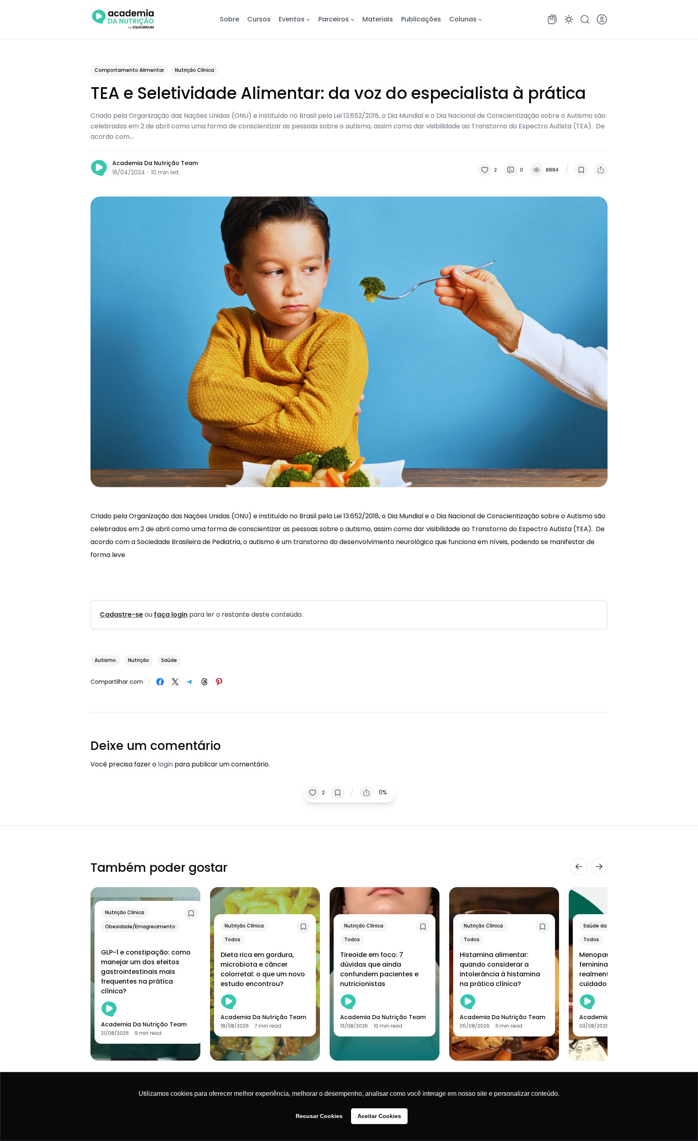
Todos (232, 939)
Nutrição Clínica (194, 70)
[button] (569, 19)
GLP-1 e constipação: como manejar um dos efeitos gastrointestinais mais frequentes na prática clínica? (146, 972)
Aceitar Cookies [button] (379, 1116)
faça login (170, 614)
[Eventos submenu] (308, 19)
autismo (105, 660)
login (165, 764)
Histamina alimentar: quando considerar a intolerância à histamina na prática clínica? (500, 969)
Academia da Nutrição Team (155, 163)
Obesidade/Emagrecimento (140, 926)
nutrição (138, 660)
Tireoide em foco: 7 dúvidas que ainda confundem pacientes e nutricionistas (379, 969)
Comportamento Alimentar (129, 70)
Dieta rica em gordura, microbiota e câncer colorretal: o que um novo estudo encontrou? (263, 969)
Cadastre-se (121, 614)
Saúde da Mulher (603, 925)
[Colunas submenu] (480, 19)
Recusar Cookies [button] (319, 1116)
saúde (169, 660)
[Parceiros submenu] (353, 19)
